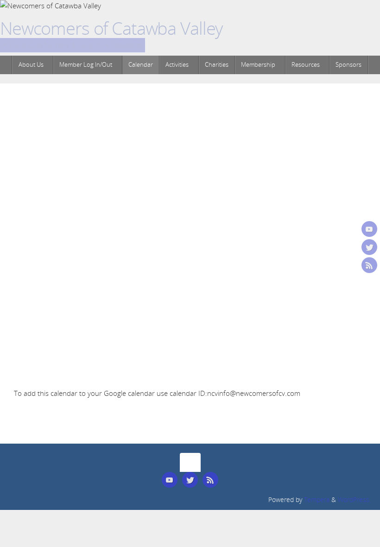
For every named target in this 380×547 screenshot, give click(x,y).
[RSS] (369, 265)
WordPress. (354, 500)
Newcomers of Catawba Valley (111, 28)
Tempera (316, 500)
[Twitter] (369, 247)
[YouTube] (369, 229)
